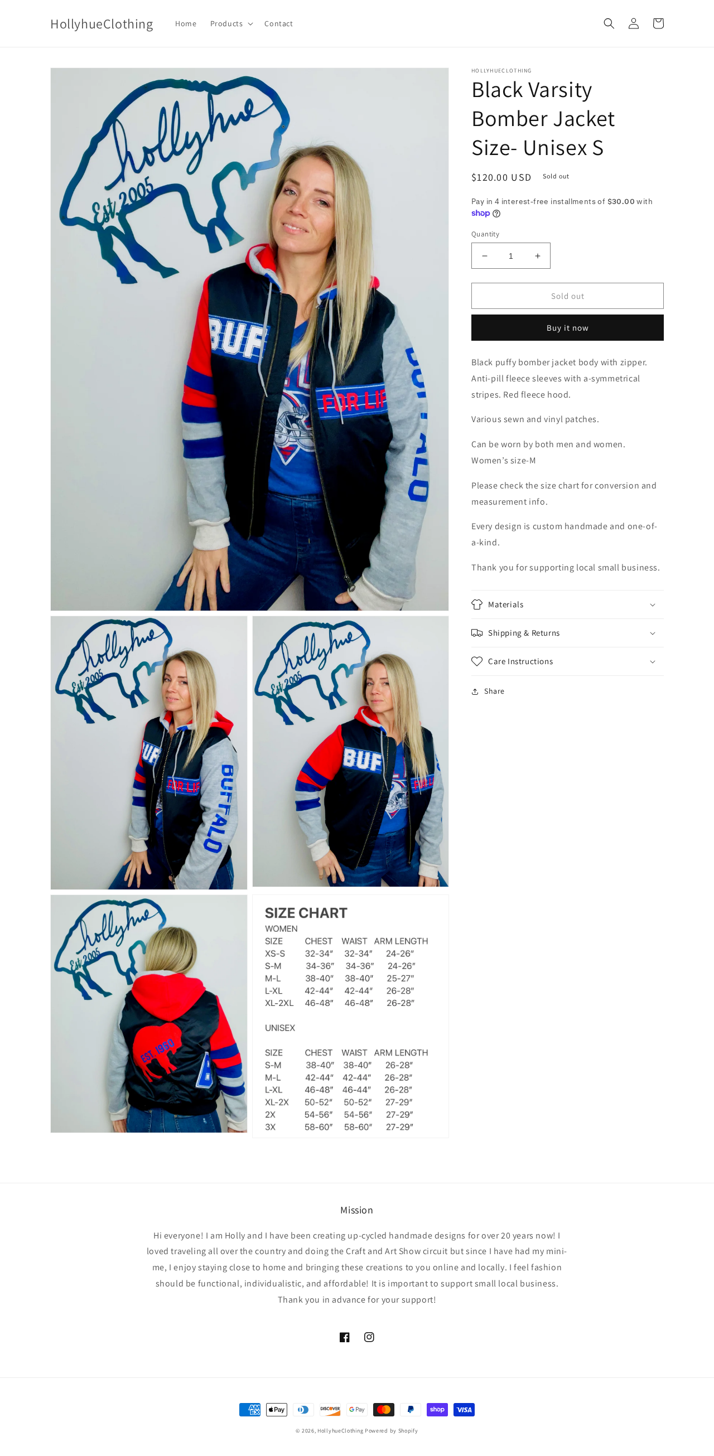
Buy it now (568, 327)
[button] (231, 23)
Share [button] (494, 691)
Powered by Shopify (391, 1430)
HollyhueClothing (340, 1430)
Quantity (485, 234)
